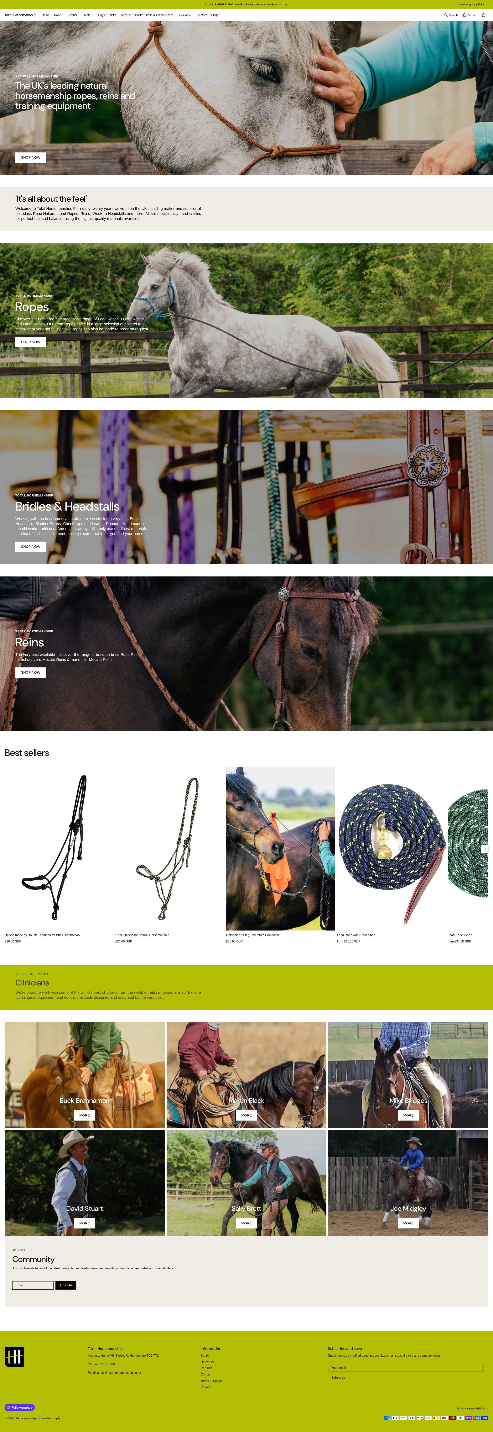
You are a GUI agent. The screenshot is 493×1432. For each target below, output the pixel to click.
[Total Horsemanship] (14, 1357)
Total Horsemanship (24, 1418)
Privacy (206, 1387)
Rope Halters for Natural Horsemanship (142, 935)
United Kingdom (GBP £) (471, 4)
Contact (206, 1374)
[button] (58, 15)
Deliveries (208, 1362)
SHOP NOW (30, 342)
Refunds (206, 1368)
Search (205, 1355)
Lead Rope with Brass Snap (356, 935)
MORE (84, 1115)
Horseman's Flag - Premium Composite (253, 935)
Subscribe (66, 1285)
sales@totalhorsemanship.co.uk (119, 1372)
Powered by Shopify (49, 1418)
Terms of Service (212, 1380)
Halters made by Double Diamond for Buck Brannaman (42, 935)
